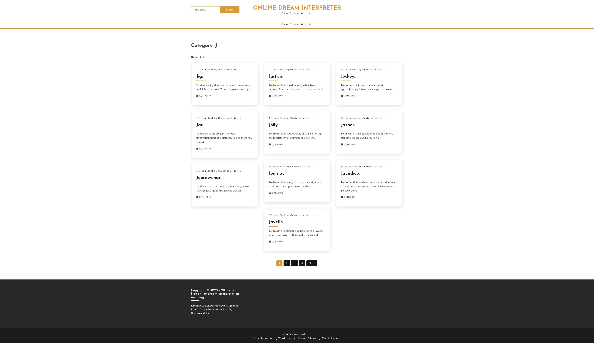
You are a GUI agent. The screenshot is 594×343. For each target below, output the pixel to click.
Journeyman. (209, 177)
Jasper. (348, 125)
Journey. (277, 173)
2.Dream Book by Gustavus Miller (217, 69)
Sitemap (196, 305)
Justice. (276, 76)
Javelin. (276, 222)
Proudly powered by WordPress (273, 338)
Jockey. (348, 76)
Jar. (199, 125)
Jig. (199, 76)
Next (312, 263)
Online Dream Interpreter (297, 8)
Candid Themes (331, 338)
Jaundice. (350, 173)
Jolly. (273, 125)
